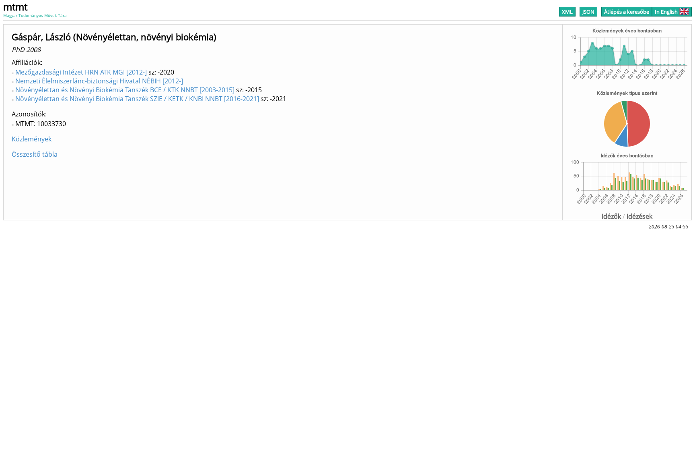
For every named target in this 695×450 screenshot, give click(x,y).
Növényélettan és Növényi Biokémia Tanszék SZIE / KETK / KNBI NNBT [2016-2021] (137, 98)
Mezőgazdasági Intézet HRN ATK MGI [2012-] (81, 72)
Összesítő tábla (35, 154)
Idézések (639, 216)
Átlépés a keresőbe (626, 11)
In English (666, 11)
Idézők (611, 216)
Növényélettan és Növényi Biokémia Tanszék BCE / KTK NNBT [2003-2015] (124, 89)
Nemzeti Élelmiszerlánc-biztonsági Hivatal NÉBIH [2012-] (99, 81)
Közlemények (31, 139)
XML (567, 11)
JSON (588, 11)
